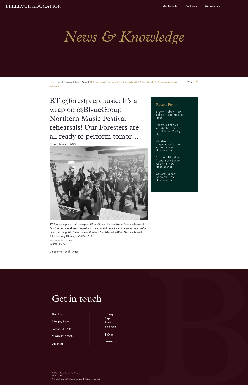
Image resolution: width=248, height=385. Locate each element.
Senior (108, 322)
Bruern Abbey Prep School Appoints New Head (170, 115)
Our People (191, 6)
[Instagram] (108, 335)
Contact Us (111, 341)
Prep (107, 318)
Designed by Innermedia (92, 379)
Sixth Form (110, 327)
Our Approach (213, 6)
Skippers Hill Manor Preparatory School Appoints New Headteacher (169, 162)
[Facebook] (105, 335)
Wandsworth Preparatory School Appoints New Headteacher (168, 145)
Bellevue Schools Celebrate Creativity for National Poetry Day (169, 129)
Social (66, 252)
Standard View (64, 373)
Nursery (109, 314)
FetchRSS (68, 240)
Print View (55, 373)
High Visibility (75, 373)
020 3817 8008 (64, 336)
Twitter (74, 252)
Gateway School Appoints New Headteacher (166, 177)
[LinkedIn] (112, 335)
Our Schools (170, 6)
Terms (61, 375)
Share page (189, 82)
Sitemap (54, 375)
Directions (57, 344)
